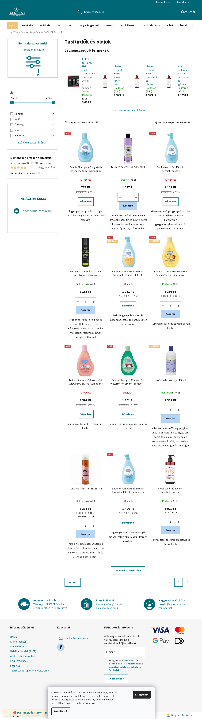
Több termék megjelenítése (127, 110)
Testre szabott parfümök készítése (29, 670)
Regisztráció (183, 2)
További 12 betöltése (128, 570)
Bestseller (34, 135)
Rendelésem (17, 646)
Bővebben (86, 201)
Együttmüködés (19, 661)
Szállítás (15, 666)
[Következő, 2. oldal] (178, 582)
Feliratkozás (116, 678)
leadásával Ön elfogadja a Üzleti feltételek (124, 662)
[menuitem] (12, 25)
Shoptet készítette (181, 715)
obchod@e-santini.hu (76, 638)
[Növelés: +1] (136, 197)
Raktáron (34, 113)
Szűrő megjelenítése (31, 142)
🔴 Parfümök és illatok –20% (31, 713)
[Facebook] (61, 647)
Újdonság (34, 124)
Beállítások (61, 711)
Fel (74, 582)
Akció (34, 119)
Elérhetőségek (18, 642)
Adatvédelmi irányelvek (23, 656)
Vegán (34, 130)
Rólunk (14, 637)
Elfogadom (141, 694)
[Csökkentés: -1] (120, 197)
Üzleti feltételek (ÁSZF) (23, 651)
